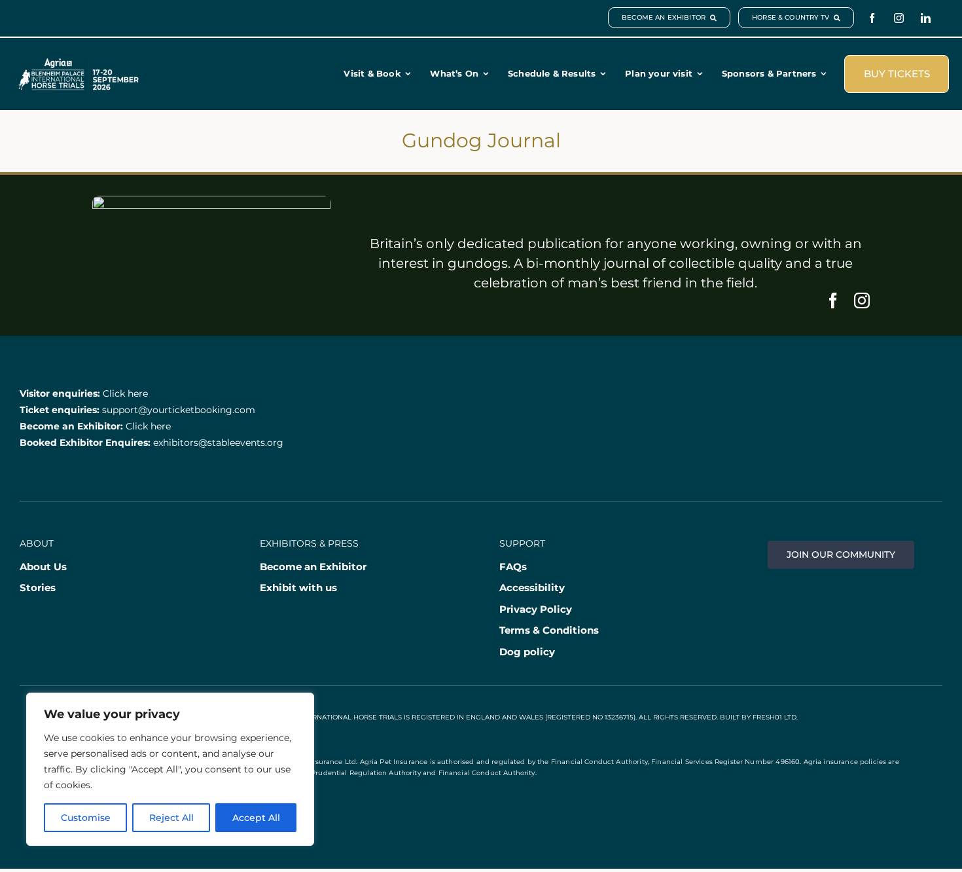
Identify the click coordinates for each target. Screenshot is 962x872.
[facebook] (872, 18)
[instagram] (899, 18)
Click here (125, 393)
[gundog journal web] (211, 202)
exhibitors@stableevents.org (218, 442)
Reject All (171, 818)
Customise (86, 818)
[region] (170, 769)
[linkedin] (926, 18)
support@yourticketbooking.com (178, 410)
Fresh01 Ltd (774, 717)
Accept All (256, 818)
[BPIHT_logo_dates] (78, 64)
